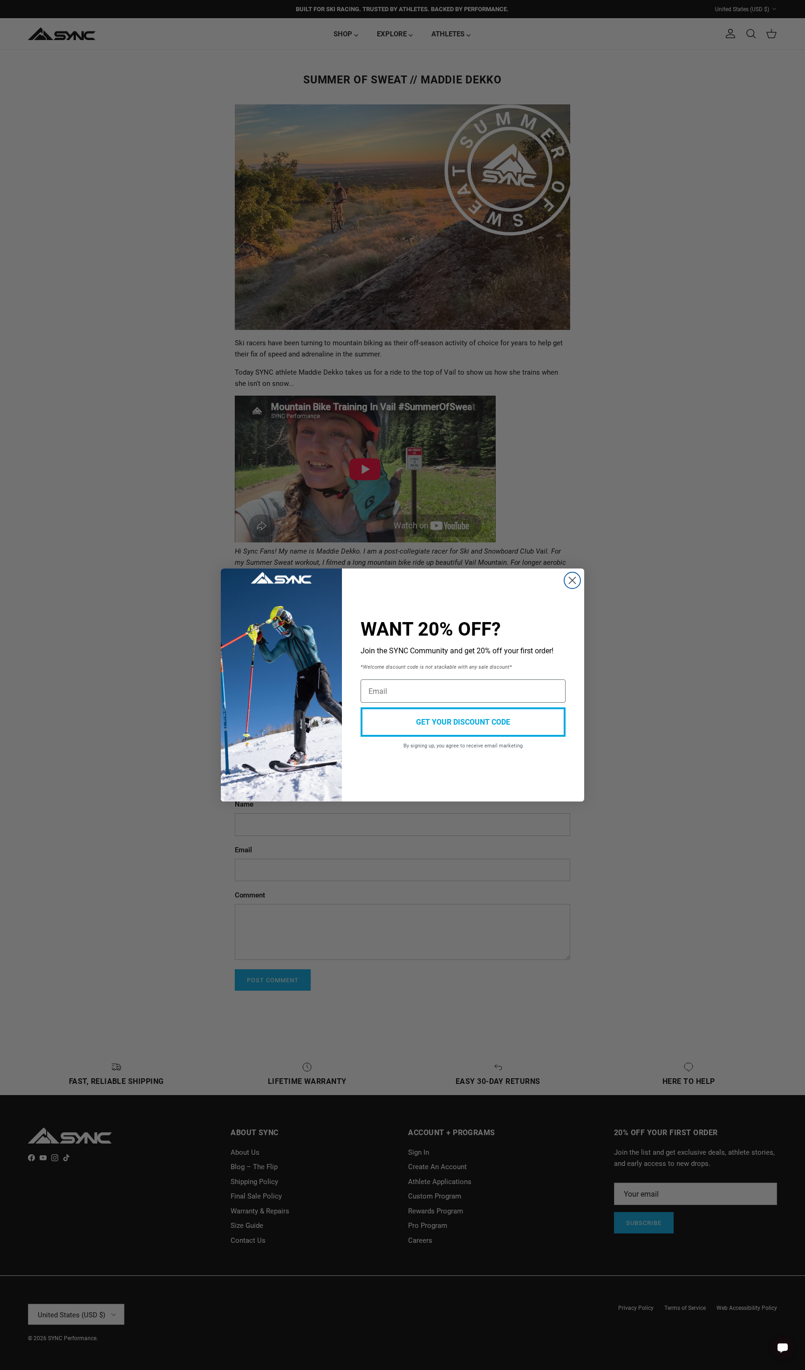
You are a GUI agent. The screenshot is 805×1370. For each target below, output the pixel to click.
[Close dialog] (572, 580)
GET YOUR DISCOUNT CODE (463, 721)
